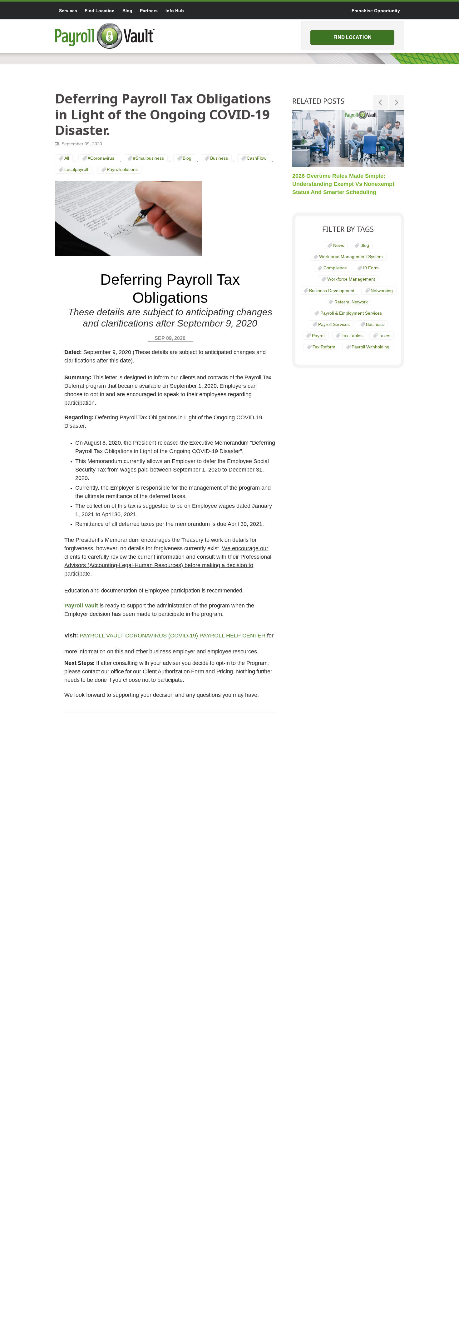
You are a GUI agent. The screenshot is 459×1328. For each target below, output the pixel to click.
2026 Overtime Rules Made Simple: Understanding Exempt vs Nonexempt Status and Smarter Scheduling (343, 183)
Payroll (318, 335)
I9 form (371, 267)
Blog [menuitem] (127, 10)
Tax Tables (352, 335)
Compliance (335, 267)
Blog (187, 158)
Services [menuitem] (68, 10)
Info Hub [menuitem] (174, 10)
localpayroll (76, 169)
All (66, 158)
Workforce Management (351, 279)
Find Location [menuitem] (100, 10)
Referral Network (351, 301)
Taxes (384, 335)
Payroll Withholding (370, 346)
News (338, 245)
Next (396, 102)
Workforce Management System (351, 256)
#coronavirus (101, 158)
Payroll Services (334, 324)
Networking (382, 290)
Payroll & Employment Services (351, 313)
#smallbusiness (148, 158)
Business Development (331, 290)
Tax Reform (324, 346)
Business (219, 158)
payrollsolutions (122, 169)
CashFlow (256, 158)
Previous (380, 102)
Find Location (352, 37)
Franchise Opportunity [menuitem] (376, 10)
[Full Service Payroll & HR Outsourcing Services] (105, 36)
